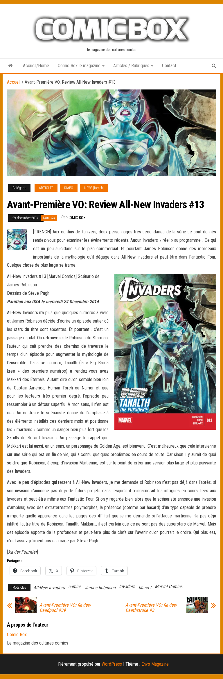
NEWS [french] (94, 188)
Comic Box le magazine (80, 65)
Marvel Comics (168, 586)
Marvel (145, 587)
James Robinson (100, 587)
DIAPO (68, 188)
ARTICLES (46, 188)
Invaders (127, 586)
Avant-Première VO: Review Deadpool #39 (65, 608)
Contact (169, 65)
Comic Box (76, 217)
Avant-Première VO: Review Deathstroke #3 (151, 608)
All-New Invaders (49, 587)
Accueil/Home (36, 65)
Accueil (13, 82)
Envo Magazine (155, 664)
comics (74, 586)
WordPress (112, 664)
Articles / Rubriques (131, 65)
